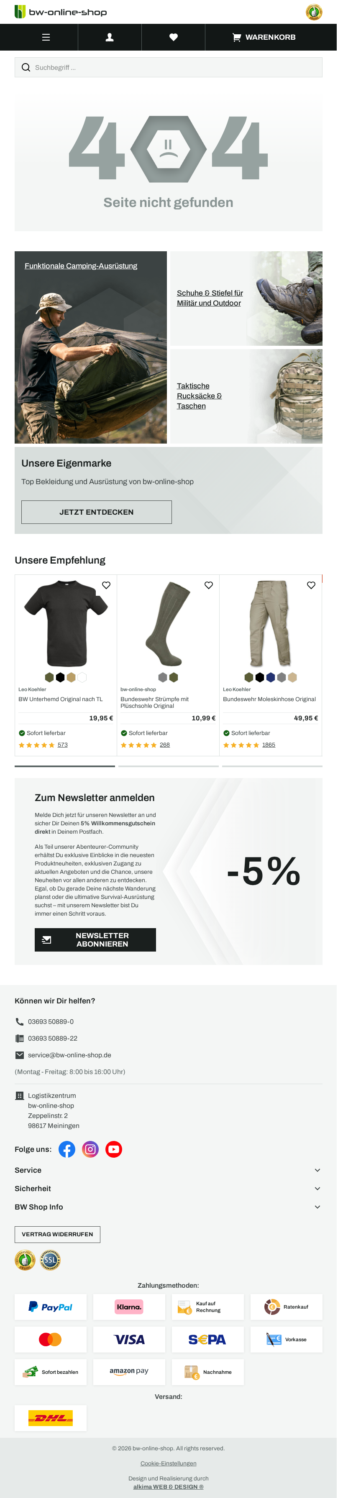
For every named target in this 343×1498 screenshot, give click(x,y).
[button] (169, 1170)
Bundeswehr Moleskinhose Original (269, 699)
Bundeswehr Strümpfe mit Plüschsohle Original (154, 702)
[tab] (65, 766)
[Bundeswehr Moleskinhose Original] (270, 623)
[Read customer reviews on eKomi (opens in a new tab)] (314, 12)
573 (63, 745)
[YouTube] (113, 1149)
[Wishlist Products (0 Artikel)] (173, 37)
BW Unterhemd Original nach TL (60, 699)
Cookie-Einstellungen (169, 1463)
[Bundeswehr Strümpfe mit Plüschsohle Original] (168, 623)
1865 (268, 745)
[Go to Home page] (66, 12)
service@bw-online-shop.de (69, 1055)
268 (165, 745)
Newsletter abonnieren (102, 940)
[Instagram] (90, 1149)
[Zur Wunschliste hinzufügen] (106, 585)
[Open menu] (46, 37)
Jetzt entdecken (96, 512)
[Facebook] (67, 1149)
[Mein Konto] (109, 37)
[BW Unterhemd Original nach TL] (66, 623)
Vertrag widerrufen (57, 1234)
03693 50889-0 (51, 1021)
